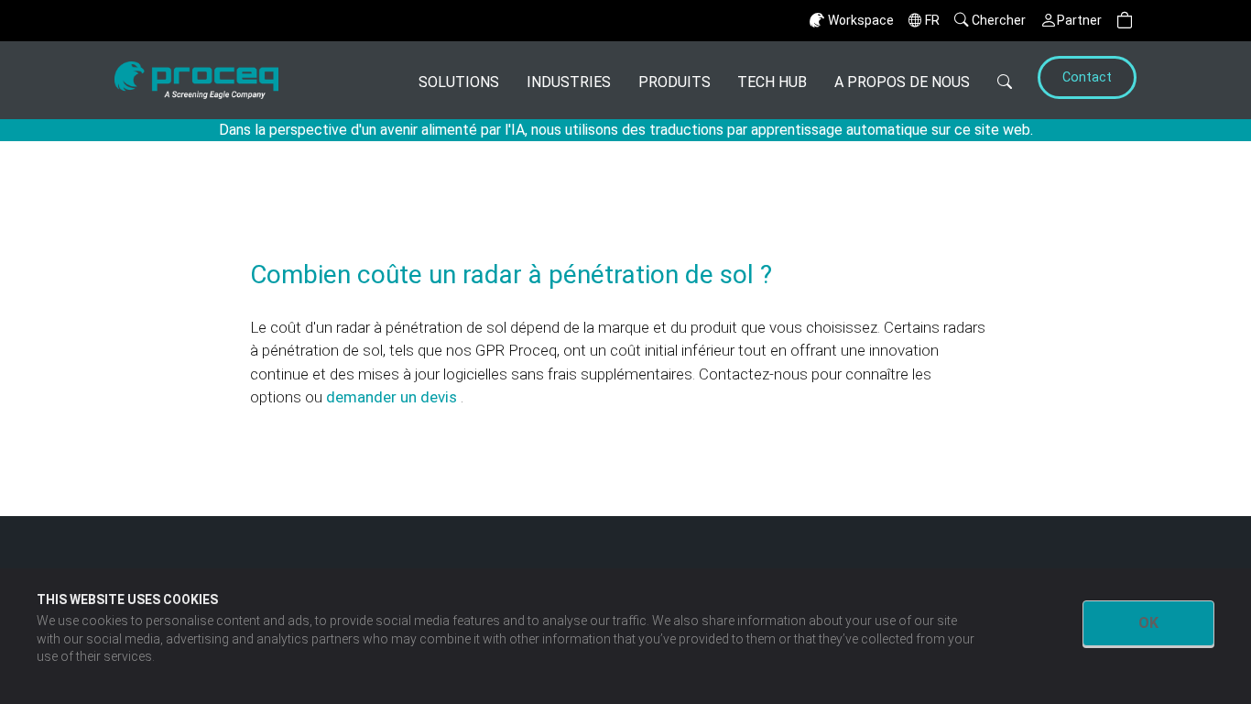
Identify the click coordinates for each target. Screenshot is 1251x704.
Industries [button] (569, 82)
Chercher (999, 20)
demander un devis (393, 397)
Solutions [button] (459, 82)
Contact (1087, 77)
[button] (1124, 20)
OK (1148, 623)
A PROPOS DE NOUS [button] (902, 82)
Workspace (861, 20)
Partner (1079, 20)
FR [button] (932, 20)
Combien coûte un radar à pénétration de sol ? (511, 274)
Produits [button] (674, 82)
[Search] (1004, 80)
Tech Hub (772, 82)
